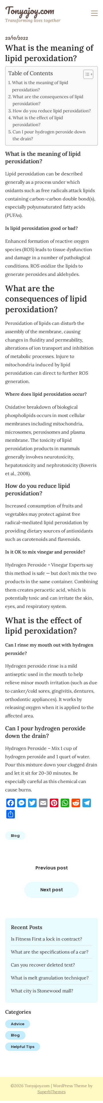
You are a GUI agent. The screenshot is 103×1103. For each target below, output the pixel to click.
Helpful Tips (22, 1046)
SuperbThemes (51, 1091)
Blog (15, 835)
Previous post (51, 868)
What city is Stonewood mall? (42, 991)
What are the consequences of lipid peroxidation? (48, 100)
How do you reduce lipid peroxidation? (52, 110)
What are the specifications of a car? (49, 952)
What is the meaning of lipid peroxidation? (40, 86)
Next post (51, 889)
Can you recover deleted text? (43, 965)
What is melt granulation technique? (50, 978)
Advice (17, 1024)
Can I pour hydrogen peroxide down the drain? (49, 135)
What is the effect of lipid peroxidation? (38, 121)
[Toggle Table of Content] (85, 74)
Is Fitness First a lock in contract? (46, 939)
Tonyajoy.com (29, 10)
